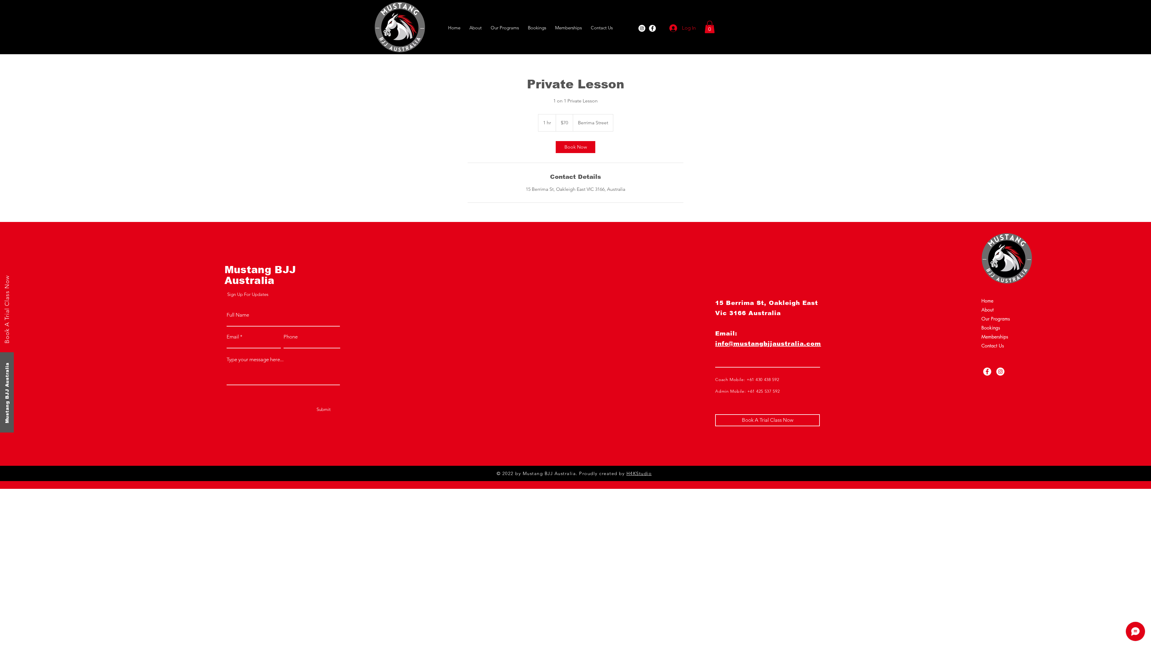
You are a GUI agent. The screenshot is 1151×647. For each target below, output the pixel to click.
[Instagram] (641, 28)
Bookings (990, 328)
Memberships (994, 337)
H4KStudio (639, 473)
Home (987, 301)
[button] (709, 27)
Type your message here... (255, 359)
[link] (575, 147)
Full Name (238, 315)
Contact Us (992, 346)
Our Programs (995, 319)
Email (233, 336)
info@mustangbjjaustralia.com (768, 343)
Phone (291, 336)
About (987, 310)
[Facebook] (652, 28)
